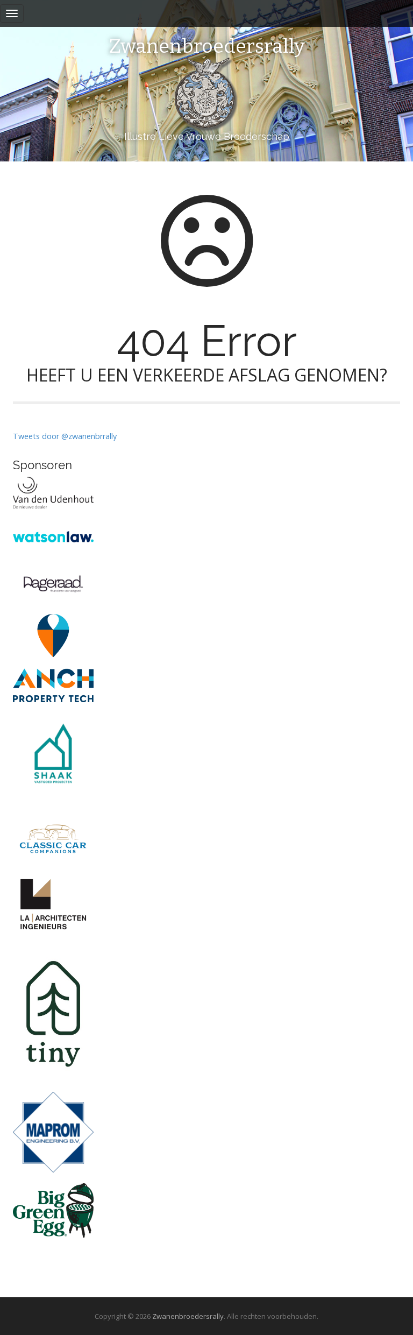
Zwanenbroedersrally (207, 47)
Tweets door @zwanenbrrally (65, 436)
